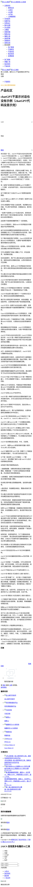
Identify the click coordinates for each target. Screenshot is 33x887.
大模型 (6, 29)
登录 (4, 685)
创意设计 (7, 23)
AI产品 (10, 14)
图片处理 (7, 25)
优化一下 (26, 839)
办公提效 (7, 27)
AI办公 (6, 871)
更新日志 (11, 8)
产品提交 (11, 49)
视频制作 (7, 40)
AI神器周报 (11, 16)
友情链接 (11, 56)
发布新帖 (4, 687)
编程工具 (7, 36)
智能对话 (7, 34)
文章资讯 (7, 5)
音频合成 (7, 43)
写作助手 (7, 19)
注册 (10, 685)
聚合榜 (6, 875)
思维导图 (7, 32)
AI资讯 (10, 10)
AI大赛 (10, 12)
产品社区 (11, 51)
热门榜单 (11, 47)
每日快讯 (11, 53)
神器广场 (7, 62)
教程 (2, 150)
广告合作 (20, 839)
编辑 (9, 812)
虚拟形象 (7, 38)
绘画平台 (7, 21)
